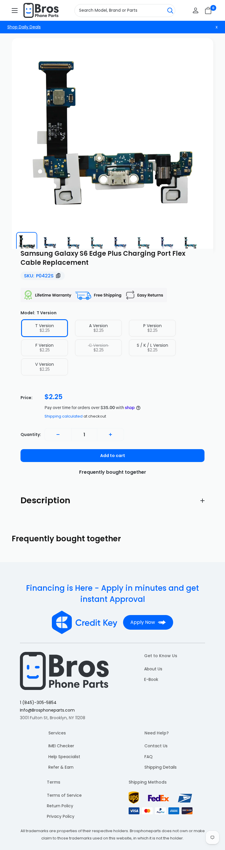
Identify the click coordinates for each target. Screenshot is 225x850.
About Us (153, 669)
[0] (208, 10)
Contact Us (156, 746)
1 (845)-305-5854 (38, 702)
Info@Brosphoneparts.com (47, 710)
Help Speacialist (64, 757)
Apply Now (142, 622)
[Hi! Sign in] (196, 10)
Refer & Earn (61, 767)
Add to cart (112, 456)
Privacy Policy (60, 816)
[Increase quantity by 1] (110, 434)
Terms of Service (64, 795)
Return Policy (60, 806)
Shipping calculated (64, 416)
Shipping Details (160, 767)
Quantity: (31, 434)
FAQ (148, 757)
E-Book (151, 679)
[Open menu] (15, 10)
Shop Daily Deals (24, 27)
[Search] (170, 10)
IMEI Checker (61, 746)
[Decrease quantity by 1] (58, 434)
